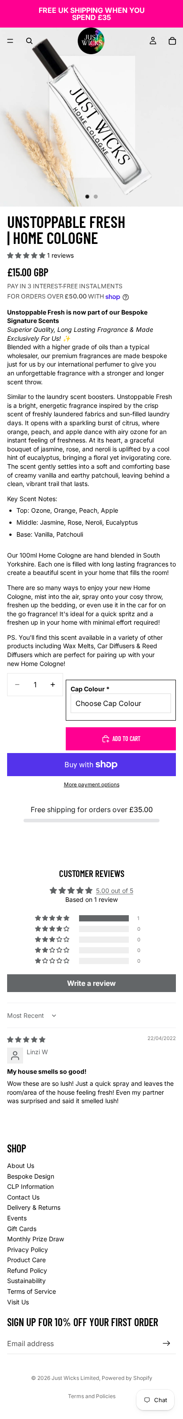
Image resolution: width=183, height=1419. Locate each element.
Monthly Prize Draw (35, 1239)
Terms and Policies (91, 1396)
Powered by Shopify (127, 1378)
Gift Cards (21, 1228)
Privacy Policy (27, 1249)
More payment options (91, 784)
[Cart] (172, 41)
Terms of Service (31, 1291)
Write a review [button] (91, 983)
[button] (27, 255)
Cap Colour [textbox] (90, 689)
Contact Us (23, 1197)
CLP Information (30, 1186)
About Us (20, 1165)
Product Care (26, 1260)
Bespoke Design (30, 1176)
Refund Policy (27, 1270)
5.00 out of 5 (114, 890)
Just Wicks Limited (75, 1378)
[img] (26, 1039)
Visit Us (18, 1302)
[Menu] (10, 41)
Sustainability (26, 1280)
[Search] (29, 41)
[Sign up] (166, 1343)
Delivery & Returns (33, 1207)
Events (17, 1218)
